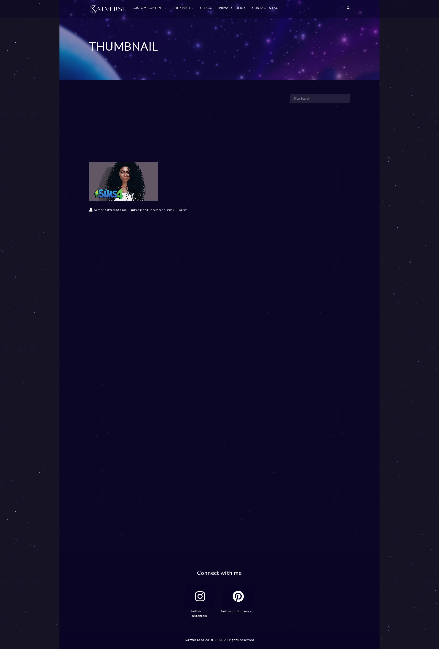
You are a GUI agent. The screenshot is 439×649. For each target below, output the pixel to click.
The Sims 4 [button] (182, 8)
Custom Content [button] (148, 8)
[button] (348, 9)
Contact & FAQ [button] (265, 8)
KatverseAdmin (115, 210)
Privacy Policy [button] (232, 8)
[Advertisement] (186, 128)
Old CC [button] (206, 8)
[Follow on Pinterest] (238, 596)
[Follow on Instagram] (200, 596)
